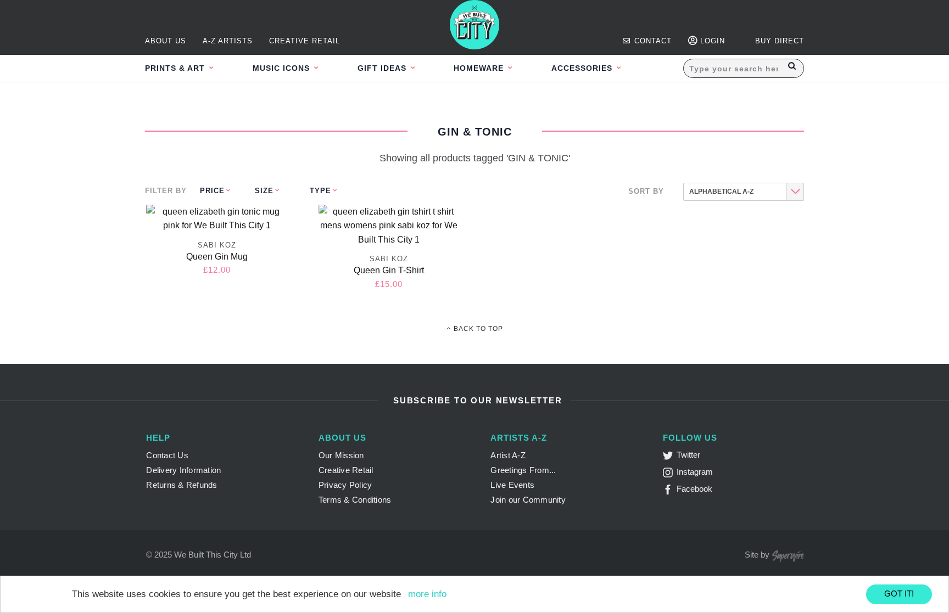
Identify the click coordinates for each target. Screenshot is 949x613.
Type (320, 191)
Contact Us (167, 455)
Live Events (512, 485)
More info (427, 594)
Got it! (899, 593)
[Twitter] (670, 457)
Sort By (646, 191)
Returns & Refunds (181, 485)
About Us (165, 41)
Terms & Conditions (355, 499)
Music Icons (282, 68)
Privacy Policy (345, 485)
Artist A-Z (508, 455)
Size (264, 191)
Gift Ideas (383, 68)
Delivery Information (183, 470)
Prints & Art (176, 68)
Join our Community (528, 499)
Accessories (583, 68)
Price (212, 191)
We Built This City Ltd (212, 554)
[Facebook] (670, 491)
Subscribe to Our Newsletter (476, 400)
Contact (652, 41)
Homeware (480, 68)
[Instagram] (670, 474)
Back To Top (477, 329)
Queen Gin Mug (217, 256)
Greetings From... (523, 470)
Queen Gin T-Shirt (389, 270)
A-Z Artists (228, 41)
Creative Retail (304, 41)
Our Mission (341, 455)
